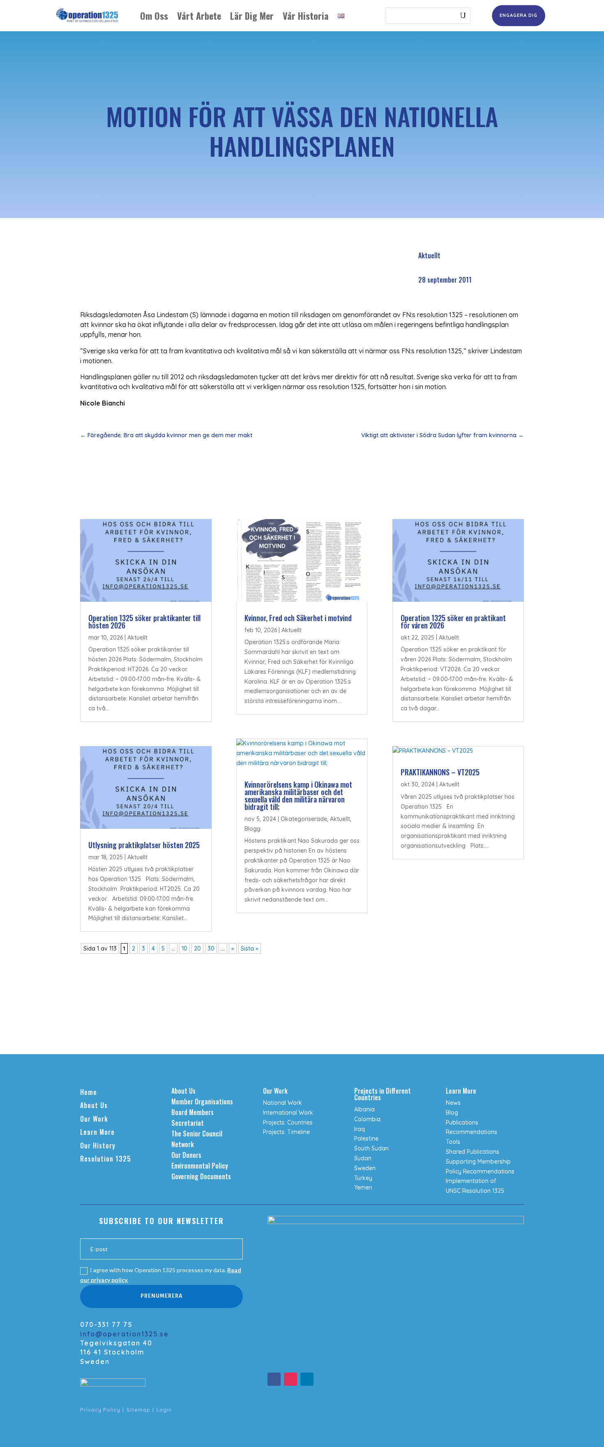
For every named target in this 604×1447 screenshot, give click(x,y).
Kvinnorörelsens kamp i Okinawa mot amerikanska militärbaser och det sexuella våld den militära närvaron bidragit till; (298, 795)
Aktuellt (429, 255)
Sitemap (138, 1410)
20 (197, 948)
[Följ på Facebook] (274, 1379)
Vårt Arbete (199, 15)
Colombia (367, 1119)
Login (164, 1410)
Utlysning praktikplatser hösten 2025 (144, 844)
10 (184, 948)
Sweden (365, 1168)
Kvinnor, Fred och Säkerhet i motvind (298, 617)
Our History (97, 1145)
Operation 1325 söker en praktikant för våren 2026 (453, 621)
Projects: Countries (288, 1122)
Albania (364, 1109)
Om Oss (154, 15)
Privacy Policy (100, 1410)
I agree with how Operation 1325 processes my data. (160, 1274)
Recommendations (471, 1132)
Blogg (252, 828)
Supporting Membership (478, 1161)
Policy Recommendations (480, 1171)
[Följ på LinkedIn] (307, 1379)
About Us (94, 1105)
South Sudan (371, 1148)
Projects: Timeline (286, 1132)
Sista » (249, 948)
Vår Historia (306, 15)
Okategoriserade (304, 819)
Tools (453, 1142)
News (453, 1102)
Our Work (94, 1119)
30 (210, 948)
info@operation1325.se (124, 1334)
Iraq (359, 1129)
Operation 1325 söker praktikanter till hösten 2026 (144, 621)
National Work (282, 1102)
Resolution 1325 (105, 1159)
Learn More (97, 1132)
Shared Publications (472, 1151)
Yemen (363, 1187)
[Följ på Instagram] (290, 1379)
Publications (462, 1122)
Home (88, 1092)
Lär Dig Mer (252, 15)
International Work (288, 1112)
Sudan (362, 1158)
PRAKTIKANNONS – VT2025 (440, 772)
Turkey (363, 1178)
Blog (452, 1112)
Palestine (366, 1138)
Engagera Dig (518, 15)
